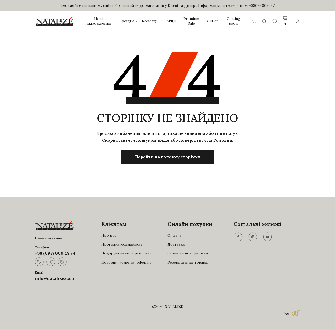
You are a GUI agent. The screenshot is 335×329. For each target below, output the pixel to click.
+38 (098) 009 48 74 (55, 253)
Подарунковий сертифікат (126, 253)
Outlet (212, 21)
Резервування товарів (188, 262)
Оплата (174, 235)
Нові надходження (98, 21)
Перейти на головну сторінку (167, 156)
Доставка (176, 244)
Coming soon (233, 21)
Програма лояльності (121, 244)
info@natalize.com (54, 278)
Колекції (150, 21)
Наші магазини (48, 238)
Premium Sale (191, 21)
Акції (171, 21)
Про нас (108, 235)
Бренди (126, 21)
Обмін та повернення (188, 253)
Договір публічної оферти (126, 262)
